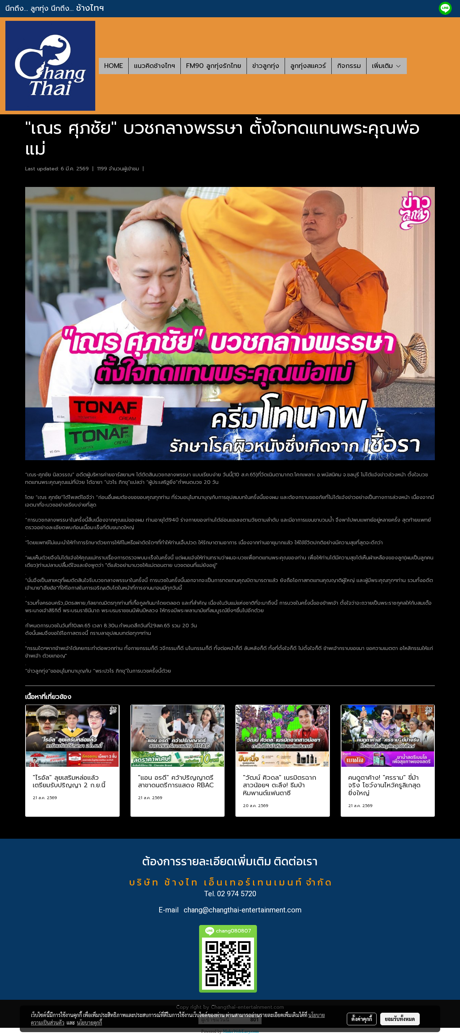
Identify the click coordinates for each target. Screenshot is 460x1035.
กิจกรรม (349, 66)
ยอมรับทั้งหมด (400, 1019)
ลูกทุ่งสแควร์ (308, 66)
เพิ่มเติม (383, 66)
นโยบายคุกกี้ (89, 1022)
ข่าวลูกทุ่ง (265, 66)
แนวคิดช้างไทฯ (154, 66)
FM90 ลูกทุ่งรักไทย (213, 66)
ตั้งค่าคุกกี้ (361, 1019)
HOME (113, 66)
